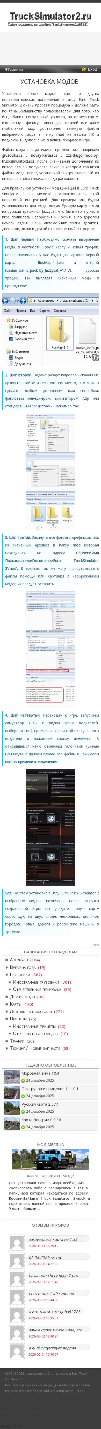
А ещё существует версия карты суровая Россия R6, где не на (56, 1347)
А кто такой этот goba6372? (54, 1311)
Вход (92, 69)
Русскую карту (74, 205)
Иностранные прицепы (34, 1026)
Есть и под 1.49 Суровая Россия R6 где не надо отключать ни (51, 1293)
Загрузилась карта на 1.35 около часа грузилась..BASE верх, (54, 1239)
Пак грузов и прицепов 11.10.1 (50, 1088)
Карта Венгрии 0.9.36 (41, 1119)
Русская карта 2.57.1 (40, 1104)
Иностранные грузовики (36, 982)
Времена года (23, 967)
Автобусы (19, 959)
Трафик (17, 1041)
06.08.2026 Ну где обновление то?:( (45, 1257)
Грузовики (20, 974)
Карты (15, 1004)
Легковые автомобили (31, 1011)
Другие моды (22, 996)
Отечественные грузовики (37, 989)
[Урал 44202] (50, 1159)
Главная (15, 69)
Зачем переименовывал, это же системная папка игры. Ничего (55, 1329)
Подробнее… (12, 1425)
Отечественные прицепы (35, 1033)
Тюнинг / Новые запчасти (35, 1048)
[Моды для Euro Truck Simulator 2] (50, 19)
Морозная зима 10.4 (40, 1073)
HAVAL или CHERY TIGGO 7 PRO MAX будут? (53, 1275)
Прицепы (18, 1018)
